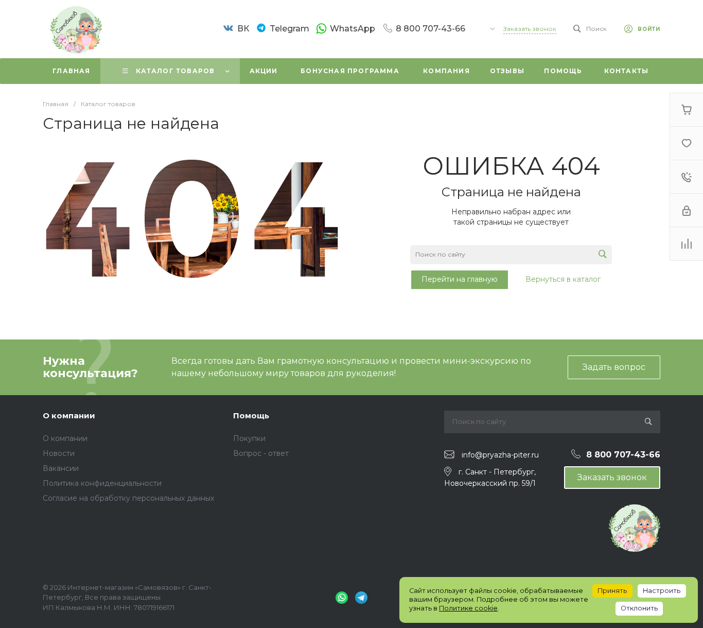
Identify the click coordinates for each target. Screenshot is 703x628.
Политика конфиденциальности (102, 483)
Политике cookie (468, 608)
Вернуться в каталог (563, 279)
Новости (59, 453)
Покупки (249, 438)
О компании (69, 415)
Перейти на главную (459, 279)
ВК (243, 28)
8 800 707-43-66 (430, 28)
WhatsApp (352, 28)
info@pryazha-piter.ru (500, 455)
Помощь (251, 415)
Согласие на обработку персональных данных (128, 498)
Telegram (289, 28)
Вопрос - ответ (261, 453)
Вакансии (61, 468)
